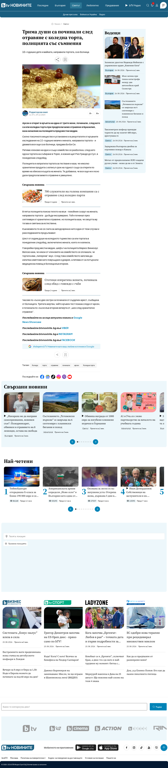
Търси (159, 707)
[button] (72, 441)
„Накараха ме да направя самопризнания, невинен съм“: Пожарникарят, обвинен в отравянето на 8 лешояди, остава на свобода (20, 423)
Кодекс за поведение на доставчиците (65, 758)
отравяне (54, 365)
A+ (97, 113)
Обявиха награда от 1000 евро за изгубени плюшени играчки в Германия (98, 419)
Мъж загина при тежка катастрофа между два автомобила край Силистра (131, 82)
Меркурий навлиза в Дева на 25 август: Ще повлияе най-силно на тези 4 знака (104, 677)
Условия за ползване (94, 758)
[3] (152, 5)
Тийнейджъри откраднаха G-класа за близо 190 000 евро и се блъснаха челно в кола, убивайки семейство (23, 492)
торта (44, 365)
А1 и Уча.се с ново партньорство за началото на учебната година (138, 419)
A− (90, 113)
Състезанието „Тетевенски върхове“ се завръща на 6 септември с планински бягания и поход (132, 109)
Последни (42, 5)
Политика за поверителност (33, 758)
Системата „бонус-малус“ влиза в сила (20, 635)
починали (66, 365)
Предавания (112, 5)
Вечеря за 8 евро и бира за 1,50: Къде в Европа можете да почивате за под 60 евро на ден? (20, 673)
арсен (76, 365)
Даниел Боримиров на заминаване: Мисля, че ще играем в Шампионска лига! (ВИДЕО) (63, 674)
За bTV (4, 758)
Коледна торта (89, 365)
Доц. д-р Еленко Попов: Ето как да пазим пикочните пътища (146, 672)
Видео (102, 14)
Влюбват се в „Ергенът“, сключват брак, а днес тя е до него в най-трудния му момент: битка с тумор (104, 660)
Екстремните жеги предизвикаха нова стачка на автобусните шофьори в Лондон (22, 655)
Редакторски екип (38, 112)
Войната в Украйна (88, 14)
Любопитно (92, 5)
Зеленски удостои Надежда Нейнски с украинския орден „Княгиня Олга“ (124, 64)
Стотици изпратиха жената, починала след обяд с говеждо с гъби (71, 282)
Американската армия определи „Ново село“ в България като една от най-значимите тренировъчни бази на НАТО (62, 492)
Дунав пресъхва (70, 14)
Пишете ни (111, 758)
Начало (57, 24)
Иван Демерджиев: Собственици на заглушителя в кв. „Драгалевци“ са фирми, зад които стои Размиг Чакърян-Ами (140, 492)
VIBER (65, 327)
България (60, 5)
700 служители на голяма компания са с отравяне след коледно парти (72, 193)
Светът (76, 5)
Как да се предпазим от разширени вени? (140, 658)
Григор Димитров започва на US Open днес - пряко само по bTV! (61, 637)
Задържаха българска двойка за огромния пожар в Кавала (121, 148)
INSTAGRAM (65, 333)
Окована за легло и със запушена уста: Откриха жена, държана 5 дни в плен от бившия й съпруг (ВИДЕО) (102, 492)
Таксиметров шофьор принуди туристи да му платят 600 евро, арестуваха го (121, 132)
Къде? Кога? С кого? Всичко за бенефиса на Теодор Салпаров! (61, 658)
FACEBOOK (68, 339)
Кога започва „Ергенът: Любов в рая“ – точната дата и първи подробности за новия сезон (104, 637)
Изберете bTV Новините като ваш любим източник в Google (63, 346)
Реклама (14, 758)
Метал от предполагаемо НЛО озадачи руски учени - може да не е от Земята (124, 162)
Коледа (35, 365)
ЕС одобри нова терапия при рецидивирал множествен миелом (143, 637)
